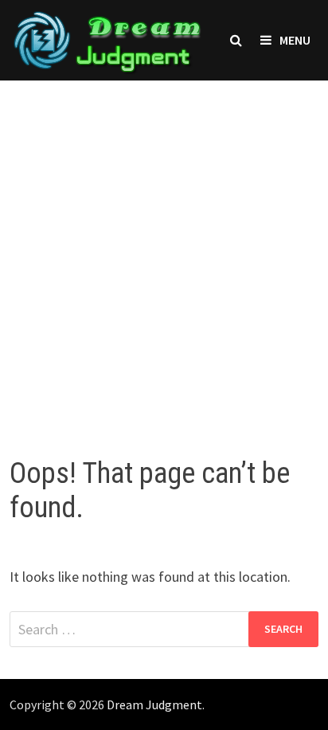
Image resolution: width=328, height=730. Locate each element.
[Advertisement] (164, 252)
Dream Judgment (154, 704)
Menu (294, 40)
